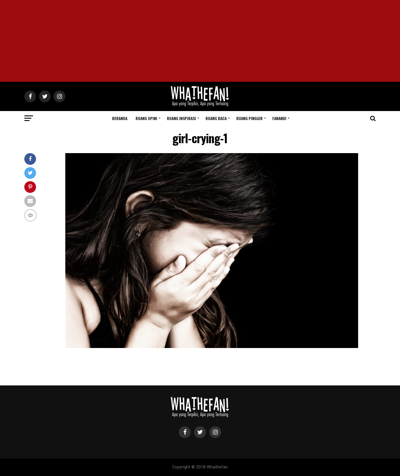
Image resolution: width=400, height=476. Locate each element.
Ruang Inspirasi (181, 118)
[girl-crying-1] (211, 346)
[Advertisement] (200, 41)
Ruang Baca (216, 118)
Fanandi (279, 118)
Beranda (119, 118)
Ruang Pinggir (249, 118)
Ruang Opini (146, 118)
